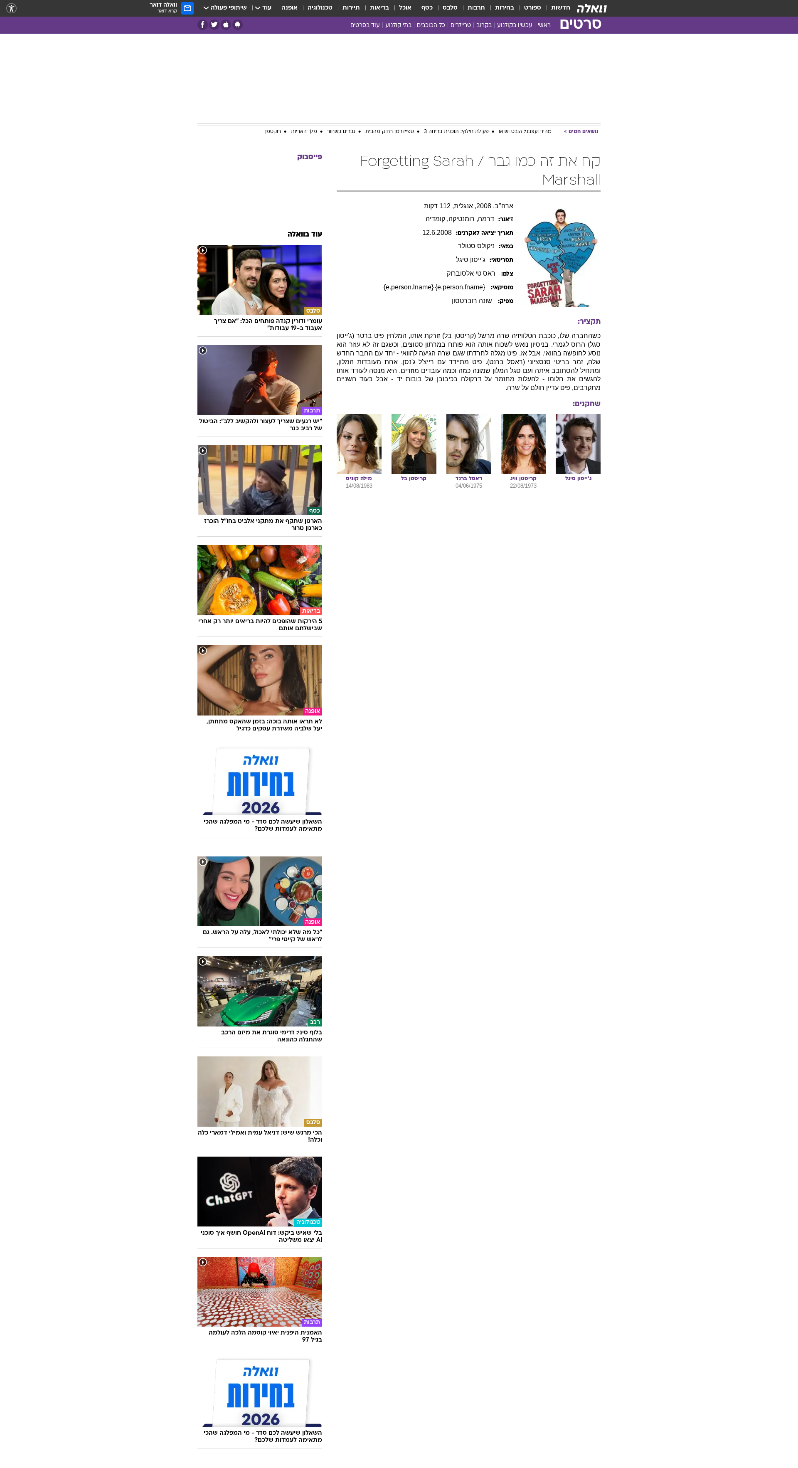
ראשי (544, 25)
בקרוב (484, 25)
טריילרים (461, 25)
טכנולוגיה (320, 8)
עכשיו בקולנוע (514, 25)
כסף (427, 8)
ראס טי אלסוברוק (472, 273)
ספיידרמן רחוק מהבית (389, 131)
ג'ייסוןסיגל (470, 259)
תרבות (476, 8)
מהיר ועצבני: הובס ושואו (525, 131)
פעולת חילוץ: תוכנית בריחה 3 (456, 131)
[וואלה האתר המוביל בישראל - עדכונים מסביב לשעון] (592, 8)
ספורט (532, 8)
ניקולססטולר (476, 245)
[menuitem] (555, 8)
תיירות (351, 8)
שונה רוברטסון (473, 300)
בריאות (379, 8)
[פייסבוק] (202, 25)
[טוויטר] (214, 25)
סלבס (450, 8)
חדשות (560, 8)
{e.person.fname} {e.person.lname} (435, 287)
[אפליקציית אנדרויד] (237, 25)
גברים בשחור (341, 131)
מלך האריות (304, 131)
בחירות (504, 8)
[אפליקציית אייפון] (226, 25)
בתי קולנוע (398, 25)
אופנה (289, 8)
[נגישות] (11, 8)
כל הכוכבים (431, 25)
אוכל (405, 8)
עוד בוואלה (305, 234)
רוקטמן (273, 131)
